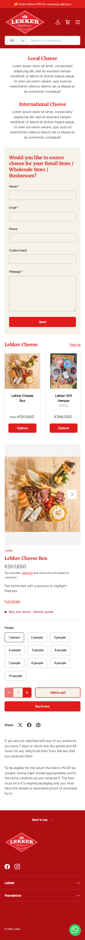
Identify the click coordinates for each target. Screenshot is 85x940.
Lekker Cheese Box (22, 398)
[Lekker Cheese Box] (22, 371)
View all (74, 345)
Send (42, 322)
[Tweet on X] (20, 725)
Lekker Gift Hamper (63, 398)
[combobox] (42, 40)
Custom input (18, 250)
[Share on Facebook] (29, 725)
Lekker (9, 550)
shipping (27, 573)
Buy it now (42, 706)
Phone (13, 229)
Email (12, 207)
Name (13, 186)
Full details (12, 601)
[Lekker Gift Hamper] (63, 371)
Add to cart (57, 692)
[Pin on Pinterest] (38, 725)
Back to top (40, 819)
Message (15, 271)
